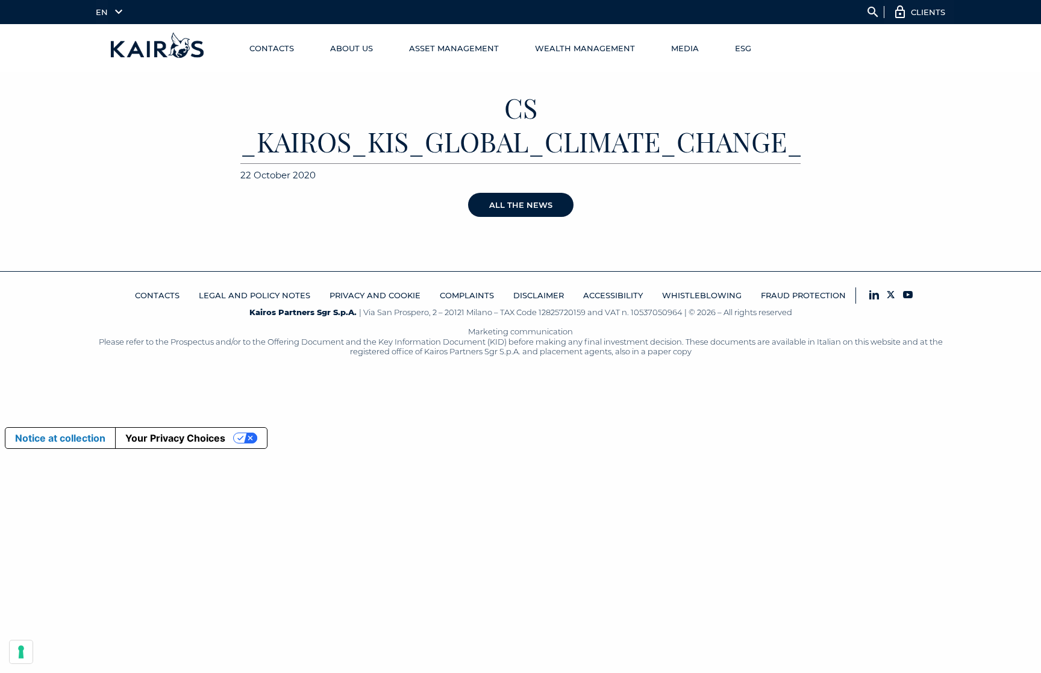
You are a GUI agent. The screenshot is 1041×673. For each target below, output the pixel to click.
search (873, 12)
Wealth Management (585, 48)
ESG (743, 48)
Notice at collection (60, 438)
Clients (928, 12)
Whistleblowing (702, 295)
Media (685, 48)
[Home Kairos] (158, 48)
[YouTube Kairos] (907, 295)
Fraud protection (803, 295)
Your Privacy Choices (175, 438)
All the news (520, 205)
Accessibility (613, 295)
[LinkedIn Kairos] (874, 295)
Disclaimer (538, 295)
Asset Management (454, 48)
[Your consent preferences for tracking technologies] (21, 651)
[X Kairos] (891, 295)
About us (351, 48)
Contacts (271, 48)
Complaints (467, 295)
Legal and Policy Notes (254, 295)
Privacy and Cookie (375, 295)
